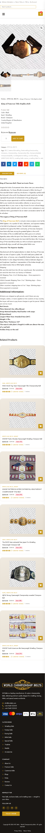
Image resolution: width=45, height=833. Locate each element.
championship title (23, 153)
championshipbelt (35, 153)
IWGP (4, 539)
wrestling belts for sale (36, 158)
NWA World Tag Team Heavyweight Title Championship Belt (21, 386)
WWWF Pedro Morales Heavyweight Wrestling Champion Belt (22, 439)
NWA (3, 383)
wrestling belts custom (21, 158)
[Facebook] (3, 807)
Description (7, 173)
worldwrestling (33, 156)
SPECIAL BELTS (12, 99)
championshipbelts (6, 156)
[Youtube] (12, 807)
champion (4, 153)
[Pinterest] (16, 807)
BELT (6, 150)
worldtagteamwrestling (20, 156)
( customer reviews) (17, 497)
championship (12, 153)
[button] (41, 28)
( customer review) (17, 391)
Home (3, 99)
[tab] (7, 173)
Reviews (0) (21, 173)
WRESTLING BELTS (7, 158)
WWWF (16, 436)
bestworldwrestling (14, 150)
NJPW (4, 593)
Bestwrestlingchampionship (29, 150)
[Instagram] (7, 807)
